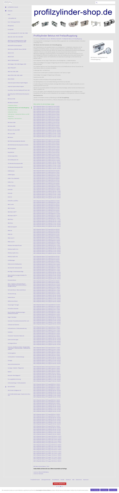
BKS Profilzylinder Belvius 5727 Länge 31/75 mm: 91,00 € (47, 154)
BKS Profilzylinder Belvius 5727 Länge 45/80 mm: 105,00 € (47, 240)
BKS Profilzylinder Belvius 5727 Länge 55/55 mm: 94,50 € (47, 281)
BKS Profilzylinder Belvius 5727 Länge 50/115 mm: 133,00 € (47, 277)
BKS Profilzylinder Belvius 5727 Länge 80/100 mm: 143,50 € (47, 390)
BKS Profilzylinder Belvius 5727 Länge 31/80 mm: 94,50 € (47, 155)
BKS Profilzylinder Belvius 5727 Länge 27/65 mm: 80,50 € (47, 119)
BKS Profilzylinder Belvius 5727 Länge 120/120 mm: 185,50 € (47, 461)
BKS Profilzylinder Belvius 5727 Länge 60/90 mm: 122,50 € (47, 314)
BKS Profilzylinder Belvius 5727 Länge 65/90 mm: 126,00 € (47, 335)
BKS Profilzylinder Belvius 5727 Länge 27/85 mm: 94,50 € (47, 125)
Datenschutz (79, 479)
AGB (73, 479)
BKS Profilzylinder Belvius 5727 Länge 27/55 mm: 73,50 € (47, 116)
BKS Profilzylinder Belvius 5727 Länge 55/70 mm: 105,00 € (47, 285)
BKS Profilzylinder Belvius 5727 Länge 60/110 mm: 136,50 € (47, 320)
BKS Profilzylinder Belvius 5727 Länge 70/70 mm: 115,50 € (47, 347)
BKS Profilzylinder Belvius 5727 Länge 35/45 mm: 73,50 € (47, 174)
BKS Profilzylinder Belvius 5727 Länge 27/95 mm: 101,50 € (47, 128)
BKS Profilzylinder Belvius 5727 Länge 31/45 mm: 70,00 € (47, 144)
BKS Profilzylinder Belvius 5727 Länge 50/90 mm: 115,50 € (47, 269)
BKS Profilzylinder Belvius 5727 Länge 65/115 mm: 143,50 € (47, 343)
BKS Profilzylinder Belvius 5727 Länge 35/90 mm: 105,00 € (47, 188)
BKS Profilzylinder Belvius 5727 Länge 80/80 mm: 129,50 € (47, 384)
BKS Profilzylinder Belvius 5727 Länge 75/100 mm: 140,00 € (47, 374)
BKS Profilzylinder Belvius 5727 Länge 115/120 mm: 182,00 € (47, 459)
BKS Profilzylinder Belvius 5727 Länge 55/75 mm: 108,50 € (47, 287)
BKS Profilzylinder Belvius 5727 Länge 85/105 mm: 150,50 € (47, 406)
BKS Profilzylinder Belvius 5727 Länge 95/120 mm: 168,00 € (47, 434)
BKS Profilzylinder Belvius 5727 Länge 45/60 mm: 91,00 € (47, 234)
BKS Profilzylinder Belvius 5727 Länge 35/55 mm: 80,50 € (47, 177)
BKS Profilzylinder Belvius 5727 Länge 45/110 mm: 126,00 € (47, 250)
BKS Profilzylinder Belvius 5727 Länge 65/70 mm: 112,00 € (47, 328)
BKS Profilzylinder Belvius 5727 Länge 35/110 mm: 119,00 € (47, 194)
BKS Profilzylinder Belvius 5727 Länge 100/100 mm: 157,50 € (47, 436)
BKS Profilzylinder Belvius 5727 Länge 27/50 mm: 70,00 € (47, 114)
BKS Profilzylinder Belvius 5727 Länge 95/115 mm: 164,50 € (47, 432)
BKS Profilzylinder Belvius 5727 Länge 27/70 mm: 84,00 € (47, 120)
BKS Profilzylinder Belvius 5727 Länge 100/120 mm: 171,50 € (47, 442)
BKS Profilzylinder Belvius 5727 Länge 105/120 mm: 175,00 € (47, 449)
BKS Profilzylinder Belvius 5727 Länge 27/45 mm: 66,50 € (47, 113)
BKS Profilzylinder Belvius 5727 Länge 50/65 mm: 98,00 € (47, 261)
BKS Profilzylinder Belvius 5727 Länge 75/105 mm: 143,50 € (47, 376)
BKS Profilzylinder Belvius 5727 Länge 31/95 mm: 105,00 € (47, 160)
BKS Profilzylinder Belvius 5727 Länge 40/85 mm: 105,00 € (47, 215)
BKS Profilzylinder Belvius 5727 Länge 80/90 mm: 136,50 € (47, 387)
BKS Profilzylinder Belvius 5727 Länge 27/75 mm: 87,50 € (47, 122)
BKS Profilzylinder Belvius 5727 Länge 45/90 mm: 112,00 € (47, 243)
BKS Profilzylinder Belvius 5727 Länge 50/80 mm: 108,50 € (47, 266)
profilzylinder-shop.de (45, 38)
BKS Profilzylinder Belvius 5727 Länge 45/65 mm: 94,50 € (47, 236)
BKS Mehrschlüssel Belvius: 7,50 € (41, 466)
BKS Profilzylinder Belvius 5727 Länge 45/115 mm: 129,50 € (47, 251)
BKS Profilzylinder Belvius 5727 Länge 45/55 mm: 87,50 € (47, 232)
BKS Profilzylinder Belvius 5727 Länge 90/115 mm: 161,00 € (47, 422)
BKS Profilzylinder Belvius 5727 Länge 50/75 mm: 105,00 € (47, 264)
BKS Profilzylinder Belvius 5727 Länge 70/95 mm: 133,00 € (47, 355)
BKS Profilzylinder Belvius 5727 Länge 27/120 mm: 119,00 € (47, 136)
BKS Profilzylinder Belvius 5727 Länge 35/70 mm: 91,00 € (47, 181)
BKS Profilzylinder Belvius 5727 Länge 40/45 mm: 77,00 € (47, 202)
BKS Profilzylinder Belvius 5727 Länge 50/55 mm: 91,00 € (47, 258)
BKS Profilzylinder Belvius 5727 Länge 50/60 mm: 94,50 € (47, 259)
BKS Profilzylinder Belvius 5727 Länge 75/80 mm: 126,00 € (47, 368)
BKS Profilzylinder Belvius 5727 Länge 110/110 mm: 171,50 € (47, 452)
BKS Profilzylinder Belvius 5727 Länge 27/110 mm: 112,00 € (47, 133)
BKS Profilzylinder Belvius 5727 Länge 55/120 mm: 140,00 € (47, 301)
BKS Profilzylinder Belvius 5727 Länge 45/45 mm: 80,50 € (47, 229)
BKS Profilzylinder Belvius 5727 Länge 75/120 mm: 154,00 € (47, 381)
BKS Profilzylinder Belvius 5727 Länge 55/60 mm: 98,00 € (47, 282)
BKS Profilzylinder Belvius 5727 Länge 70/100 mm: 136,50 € (47, 357)
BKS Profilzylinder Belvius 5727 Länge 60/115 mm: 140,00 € (47, 322)
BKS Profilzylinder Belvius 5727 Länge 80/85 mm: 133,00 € (47, 386)
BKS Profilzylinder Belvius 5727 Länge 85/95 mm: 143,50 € (47, 403)
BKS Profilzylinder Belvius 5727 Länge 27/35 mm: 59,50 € (47, 109)
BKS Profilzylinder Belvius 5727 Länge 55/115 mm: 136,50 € (47, 300)
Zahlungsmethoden (46, 479)
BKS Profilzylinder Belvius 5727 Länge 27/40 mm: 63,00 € (47, 111)
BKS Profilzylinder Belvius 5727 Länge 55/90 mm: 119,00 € (47, 292)
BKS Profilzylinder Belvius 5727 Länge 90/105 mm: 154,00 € (47, 419)
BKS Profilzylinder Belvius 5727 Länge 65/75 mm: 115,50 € (47, 330)
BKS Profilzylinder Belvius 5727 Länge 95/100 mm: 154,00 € (47, 427)
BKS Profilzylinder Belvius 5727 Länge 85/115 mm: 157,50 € (47, 409)
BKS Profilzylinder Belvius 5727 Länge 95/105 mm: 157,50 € (47, 429)
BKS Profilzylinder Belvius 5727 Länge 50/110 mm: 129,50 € (47, 275)
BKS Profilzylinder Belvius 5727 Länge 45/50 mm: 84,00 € (47, 231)
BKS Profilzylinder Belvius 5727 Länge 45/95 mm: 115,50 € (47, 245)
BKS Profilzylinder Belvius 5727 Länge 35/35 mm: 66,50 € (47, 170)
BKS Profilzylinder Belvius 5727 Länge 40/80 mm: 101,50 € (47, 213)
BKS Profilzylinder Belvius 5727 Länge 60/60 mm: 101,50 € (47, 304)
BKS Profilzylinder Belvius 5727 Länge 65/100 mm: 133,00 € (47, 338)
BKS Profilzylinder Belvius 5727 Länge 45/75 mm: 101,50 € (47, 239)
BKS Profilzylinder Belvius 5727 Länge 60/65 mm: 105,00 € (47, 306)
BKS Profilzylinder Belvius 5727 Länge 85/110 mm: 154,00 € (47, 408)
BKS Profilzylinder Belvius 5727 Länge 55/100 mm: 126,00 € (47, 295)
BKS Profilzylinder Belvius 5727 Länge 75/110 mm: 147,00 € (47, 378)
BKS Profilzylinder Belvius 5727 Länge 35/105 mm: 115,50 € (47, 193)
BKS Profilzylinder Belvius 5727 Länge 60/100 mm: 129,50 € (47, 317)
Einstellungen (104, 490)
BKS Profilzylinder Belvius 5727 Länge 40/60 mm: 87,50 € (47, 207)
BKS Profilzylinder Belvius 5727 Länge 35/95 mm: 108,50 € (47, 189)
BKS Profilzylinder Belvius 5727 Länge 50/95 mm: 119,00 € (47, 270)
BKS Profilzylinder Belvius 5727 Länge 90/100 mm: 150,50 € (47, 417)
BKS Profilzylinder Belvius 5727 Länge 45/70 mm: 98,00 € (47, 237)
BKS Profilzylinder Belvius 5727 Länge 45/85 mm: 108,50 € (47, 242)
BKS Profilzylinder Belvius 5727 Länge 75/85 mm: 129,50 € (47, 370)
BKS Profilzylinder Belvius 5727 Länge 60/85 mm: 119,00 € (47, 312)
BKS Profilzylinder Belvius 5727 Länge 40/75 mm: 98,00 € (47, 212)
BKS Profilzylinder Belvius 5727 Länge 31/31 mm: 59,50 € (47, 140)
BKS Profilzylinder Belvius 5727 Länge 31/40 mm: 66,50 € (47, 143)
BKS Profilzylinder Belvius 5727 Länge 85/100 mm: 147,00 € (47, 405)
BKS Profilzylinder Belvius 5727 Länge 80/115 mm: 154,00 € (47, 395)
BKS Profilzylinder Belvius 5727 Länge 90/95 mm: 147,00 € (47, 416)
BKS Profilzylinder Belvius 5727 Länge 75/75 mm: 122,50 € (47, 366)
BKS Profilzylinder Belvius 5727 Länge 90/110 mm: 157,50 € (47, 420)
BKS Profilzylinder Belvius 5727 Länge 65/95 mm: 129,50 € (47, 336)
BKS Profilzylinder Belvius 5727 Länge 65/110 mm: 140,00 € (47, 341)
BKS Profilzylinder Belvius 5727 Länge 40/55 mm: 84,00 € (47, 205)
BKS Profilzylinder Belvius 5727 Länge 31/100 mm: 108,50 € (47, 162)
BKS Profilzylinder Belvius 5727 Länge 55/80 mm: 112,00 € (47, 289)
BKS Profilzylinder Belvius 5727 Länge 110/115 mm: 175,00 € (47, 453)
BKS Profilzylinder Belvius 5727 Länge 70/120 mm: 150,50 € (47, 363)
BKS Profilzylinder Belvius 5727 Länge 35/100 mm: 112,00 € (47, 191)
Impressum (86, 479)
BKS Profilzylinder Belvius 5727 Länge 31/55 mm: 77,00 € (47, 147)
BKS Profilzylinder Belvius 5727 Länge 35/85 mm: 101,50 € (47, 186)
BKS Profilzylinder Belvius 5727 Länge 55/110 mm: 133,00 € (47, 298)
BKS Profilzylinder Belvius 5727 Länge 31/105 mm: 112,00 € (47, 163)
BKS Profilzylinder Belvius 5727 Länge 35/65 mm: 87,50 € (47, 180)
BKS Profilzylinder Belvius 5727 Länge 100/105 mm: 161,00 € (47, 438)
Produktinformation (35, 479)
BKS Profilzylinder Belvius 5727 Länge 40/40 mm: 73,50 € (47, 201)
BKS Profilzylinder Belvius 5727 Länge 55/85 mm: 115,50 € (47, 290)
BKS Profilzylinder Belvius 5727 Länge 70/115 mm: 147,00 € (47, 362)
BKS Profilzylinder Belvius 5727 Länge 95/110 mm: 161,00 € (47, 431)
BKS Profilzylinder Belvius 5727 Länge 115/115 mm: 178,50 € (47, 457)
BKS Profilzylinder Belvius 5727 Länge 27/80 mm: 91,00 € (47, 124)
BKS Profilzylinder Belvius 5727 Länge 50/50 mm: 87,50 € (47, 256)
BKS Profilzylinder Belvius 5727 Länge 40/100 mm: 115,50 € (47, 220)
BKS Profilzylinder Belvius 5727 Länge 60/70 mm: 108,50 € (47, 308)
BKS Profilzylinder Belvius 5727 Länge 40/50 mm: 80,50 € (47, 204)
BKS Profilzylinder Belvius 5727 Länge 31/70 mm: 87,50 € (47, 152)
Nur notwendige (95, 490)
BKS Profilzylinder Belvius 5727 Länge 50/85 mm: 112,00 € (47, 267)
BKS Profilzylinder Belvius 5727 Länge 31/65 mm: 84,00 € (47, 151)
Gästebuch (68, 479)
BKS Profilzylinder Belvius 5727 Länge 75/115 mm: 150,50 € (47, 379)
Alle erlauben (113, 490)
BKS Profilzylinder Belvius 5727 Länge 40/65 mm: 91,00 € (47, 208)
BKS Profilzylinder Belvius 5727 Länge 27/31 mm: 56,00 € (47, 108)
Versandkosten (55, 479)
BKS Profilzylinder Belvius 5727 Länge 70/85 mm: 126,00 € (47, 352)
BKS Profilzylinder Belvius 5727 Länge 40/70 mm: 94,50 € (47, 210)
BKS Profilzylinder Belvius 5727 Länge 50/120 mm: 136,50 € (47, 278)
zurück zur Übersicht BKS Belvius (41, 472)
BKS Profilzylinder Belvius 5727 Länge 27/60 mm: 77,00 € (47, 117)
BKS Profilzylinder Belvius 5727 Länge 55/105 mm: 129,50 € (47, 296)
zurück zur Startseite (38, 473)
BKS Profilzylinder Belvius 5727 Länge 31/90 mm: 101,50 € (47, 159)
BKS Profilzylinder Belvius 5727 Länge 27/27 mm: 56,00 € (47, 106)
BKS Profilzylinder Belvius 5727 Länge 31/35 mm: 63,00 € (47, 141)
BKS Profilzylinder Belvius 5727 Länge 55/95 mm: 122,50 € (47, 293)
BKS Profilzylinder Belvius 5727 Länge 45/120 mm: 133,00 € (47, 253)
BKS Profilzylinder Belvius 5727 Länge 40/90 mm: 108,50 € (47, 216)
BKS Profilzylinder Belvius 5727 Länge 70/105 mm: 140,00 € (47, 359)
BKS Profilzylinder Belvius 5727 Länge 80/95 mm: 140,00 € (47, 389)
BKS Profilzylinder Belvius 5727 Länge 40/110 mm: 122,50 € (47, 223)
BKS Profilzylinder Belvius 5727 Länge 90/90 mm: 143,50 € (47, 414)
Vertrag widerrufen (59, 483)
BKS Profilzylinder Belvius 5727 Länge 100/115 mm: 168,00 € (47, 441)
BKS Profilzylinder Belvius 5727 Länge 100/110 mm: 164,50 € (47, 439)
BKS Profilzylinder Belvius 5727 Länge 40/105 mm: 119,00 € (47, 221)
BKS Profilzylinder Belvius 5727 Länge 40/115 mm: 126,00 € (47, 224)
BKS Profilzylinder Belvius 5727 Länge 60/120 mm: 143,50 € (47, 324)
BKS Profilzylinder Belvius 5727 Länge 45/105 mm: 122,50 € (47, 248)
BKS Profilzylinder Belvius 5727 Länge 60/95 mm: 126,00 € (47, 316)
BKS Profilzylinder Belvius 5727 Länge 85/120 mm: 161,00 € (47, 411)
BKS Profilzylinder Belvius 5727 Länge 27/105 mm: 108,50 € (47, 132)
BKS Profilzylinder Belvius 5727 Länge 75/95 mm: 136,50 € (47, 373)
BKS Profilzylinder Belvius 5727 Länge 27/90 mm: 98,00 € (47, 127)
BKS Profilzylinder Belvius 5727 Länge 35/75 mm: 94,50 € (47, 183)
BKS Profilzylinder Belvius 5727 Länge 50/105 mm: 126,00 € (47, 274)
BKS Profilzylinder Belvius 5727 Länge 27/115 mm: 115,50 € (47, 135)
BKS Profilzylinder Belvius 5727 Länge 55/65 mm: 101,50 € (47, 284)
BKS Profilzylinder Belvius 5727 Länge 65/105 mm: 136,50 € (47, 339)
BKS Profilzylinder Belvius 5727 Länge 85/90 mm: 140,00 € (47, 401)
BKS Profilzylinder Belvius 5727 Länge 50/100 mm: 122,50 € (47, 272)
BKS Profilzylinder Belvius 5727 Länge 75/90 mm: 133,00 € (47, 371)
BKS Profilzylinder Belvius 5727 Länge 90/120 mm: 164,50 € (47, 424)
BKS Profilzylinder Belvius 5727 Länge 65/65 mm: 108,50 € (47, 327)
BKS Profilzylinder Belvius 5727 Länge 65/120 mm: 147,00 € (47, 344)
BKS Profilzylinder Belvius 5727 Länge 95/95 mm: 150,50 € (47, 426)
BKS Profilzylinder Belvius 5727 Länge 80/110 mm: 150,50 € (47, 393)
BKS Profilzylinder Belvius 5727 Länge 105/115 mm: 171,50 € (47, 448)
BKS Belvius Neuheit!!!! (56, 38)
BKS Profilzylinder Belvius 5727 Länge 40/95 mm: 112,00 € (47, 218)
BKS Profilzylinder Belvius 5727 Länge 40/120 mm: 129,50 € (47, 226)
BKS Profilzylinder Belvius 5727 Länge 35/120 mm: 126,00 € (47, 197)
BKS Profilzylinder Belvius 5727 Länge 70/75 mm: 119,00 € (47, 349)
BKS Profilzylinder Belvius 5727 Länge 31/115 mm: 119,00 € (47, 167)
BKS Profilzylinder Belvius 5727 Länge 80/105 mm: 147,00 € (47, 392)
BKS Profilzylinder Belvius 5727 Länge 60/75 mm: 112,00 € (47, 309)
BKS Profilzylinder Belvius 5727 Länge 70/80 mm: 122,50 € (47, 351)
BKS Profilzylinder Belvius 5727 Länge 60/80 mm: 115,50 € (47, 311)
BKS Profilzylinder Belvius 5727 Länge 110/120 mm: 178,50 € (47, 455)
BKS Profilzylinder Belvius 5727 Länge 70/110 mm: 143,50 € (47, 360)
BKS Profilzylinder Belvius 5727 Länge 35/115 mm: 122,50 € (47, 196)
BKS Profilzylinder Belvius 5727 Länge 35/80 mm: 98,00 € (47, 185)
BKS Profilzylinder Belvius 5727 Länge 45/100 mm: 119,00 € (47, 247)
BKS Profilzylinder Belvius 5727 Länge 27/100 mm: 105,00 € (47, 130)
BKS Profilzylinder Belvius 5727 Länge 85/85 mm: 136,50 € (47, 400)
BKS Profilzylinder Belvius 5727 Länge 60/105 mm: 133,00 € (47, 319)
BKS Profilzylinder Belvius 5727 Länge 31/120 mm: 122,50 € (47, 168)
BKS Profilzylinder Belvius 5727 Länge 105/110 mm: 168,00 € (47, 446)
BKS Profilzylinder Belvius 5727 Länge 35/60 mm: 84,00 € (47, 178)
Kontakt (62, 479)
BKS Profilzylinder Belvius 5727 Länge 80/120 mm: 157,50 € (47, 397)
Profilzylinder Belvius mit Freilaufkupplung (72, 38)
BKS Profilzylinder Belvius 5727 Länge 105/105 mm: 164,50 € (47, 445)
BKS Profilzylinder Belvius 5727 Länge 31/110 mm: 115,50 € (47, 165)
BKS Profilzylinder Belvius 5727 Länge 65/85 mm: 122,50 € (47, 333)
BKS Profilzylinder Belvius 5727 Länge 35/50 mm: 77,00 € (47, 175)
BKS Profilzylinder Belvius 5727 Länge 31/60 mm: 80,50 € (47, 149)
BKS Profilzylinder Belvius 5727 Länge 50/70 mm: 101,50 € (47, 263)
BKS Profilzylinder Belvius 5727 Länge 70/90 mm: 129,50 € (47, 354)
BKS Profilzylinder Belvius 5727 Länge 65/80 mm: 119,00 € (47, 331)
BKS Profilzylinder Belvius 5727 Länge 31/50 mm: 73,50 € (47, 146)
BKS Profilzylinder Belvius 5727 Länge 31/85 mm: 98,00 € (47, 157)
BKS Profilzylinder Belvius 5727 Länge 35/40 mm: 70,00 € (47, 172)
